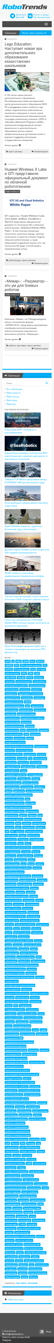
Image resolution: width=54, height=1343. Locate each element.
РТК (23, 1143)
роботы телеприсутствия (18, 1135)
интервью (23, 839)
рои (43, 1139)
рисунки (9, 1106)
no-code (41, 669)
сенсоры (31, 1159)
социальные (41, 1183)
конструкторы (24, 884)
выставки (21, 345)
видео (30, 738)
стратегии (23, 1200)
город (23, 770)
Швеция (23, 1264)
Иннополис (33, 835)
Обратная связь (16, 1299)
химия (20, 1252)
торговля (31, 1224)
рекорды (42, 1102)
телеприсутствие (32, 1208)
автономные (12, 689)
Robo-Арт (11, 403)
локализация (32, 904)
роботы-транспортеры (16, 1139)
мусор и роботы (22, 932)
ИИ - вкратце (17, 831)
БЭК (26, 734)
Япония (33, 1276)
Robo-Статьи (13, 396)
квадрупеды (20, 859)
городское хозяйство (16, 774)
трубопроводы (22, 1232)
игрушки (10, 827)
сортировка (27, 1175)
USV (37, 673)
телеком (17, 1208)
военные (10, 750)
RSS (18, 1283)
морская (25, 928)
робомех (20, 1106)
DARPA (9, 665)
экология (22, 1268)
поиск (41, 1013)
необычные (11, 948)
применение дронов (16, 1046)
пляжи (9, 1005)
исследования (13, 851)
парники (10, 997)
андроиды (39, 697)
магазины (27, 908)
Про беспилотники (41, 17)
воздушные (29, 754)
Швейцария (11, 1264)
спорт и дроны (13, 1191)
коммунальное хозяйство (18, 876)
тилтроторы (11, 1224)
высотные (10, 758)
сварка (41, 1151)
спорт (45, 1187)
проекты (44, 1050)
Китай (31, 863)
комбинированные (15, 871)
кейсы (31, 859)
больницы (32, 730)
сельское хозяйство (15, 1159)
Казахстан (10, 855)
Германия (23, 762)
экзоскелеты (42, 1264)
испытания (38, 847)
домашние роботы (15, 803)
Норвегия (10, 957)
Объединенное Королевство (20, 977)
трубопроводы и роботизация (20, 1236)
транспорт (11, 1228)
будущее (43, 730)
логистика (18, 904)
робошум (34, 1139)
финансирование (14, 1248)
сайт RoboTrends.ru (29, 1147)
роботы (12, 345)
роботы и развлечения (17, 1127)
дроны (23, 815)
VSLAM (21, 677)
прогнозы (33, 1050)
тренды (9, 1232)
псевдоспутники (13, 1078)
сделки (16, 1155)
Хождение (24, 1256)
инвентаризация (34, 831)
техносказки (38, 1220)
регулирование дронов (17, 1098)
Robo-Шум (12, 400)
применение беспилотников (19, 1042)
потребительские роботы (18, 1029)
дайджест (39, 786)
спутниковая (12, 1195)
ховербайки (11, 1256)
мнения (9, 924)
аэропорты (39, 709)
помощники (22, 1021)
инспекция (11, 839)
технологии (11, 1220)
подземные (32, 1009)
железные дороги (14, 819)
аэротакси (10, 714)
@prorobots (21, 14)
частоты (9, 1260)
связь (8, 1155)
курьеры (31, 892)
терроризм (22, 1216)
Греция (35, 778)
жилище (10, 823)
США (40, 1204)
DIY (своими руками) (31, 665)
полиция (10, 1021)
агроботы (36, 689)
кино (23, 863)
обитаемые (11, 961)
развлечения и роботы (17, 1086)
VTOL (29, 677)
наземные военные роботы (19, 940)
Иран (27, 843)
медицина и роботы (15, 916)
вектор (9, 738)
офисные (26, 989)
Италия (35, 851)
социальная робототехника (19, 1183)
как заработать (25, 855)
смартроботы (36, 1171)
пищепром (35, 1001)
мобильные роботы (24, 924)
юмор (24, 1276)
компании (37, 876)
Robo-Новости (14, 392)
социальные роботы (15, 1187)
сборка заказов (27, 1151)
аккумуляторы (12, 697)
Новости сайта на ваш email (16, 1336)
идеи (18, 827)
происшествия (37, 1062)
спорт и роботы (29, 1191)
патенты (35, 997)
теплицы (28, 1212)
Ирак (20, 843)
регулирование (32, 1094)
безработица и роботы (32, 718)
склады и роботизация (17, 1171)
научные (18, 944)
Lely (33, 669)
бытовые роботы (14, 734)
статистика (11, 1200)
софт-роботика (30, 1179)
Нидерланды (12, 952)
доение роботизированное (19, 795)
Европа (32, 815)
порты (9, 1025)
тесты (32, 1216)
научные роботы (32, 944)
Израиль (40, 827)
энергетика (11, 1272)
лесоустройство (13, 900)
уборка (40, 1236)
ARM (25, 661)
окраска (40, 977)
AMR (18, 661)
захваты (27, 823)
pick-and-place (12, 673)
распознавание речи (29, 1090)
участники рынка (14, 1244)
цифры (35, 1256)
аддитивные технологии (30, 693)
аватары (39, 677)
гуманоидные (12, 786)
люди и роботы (13, 908)
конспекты (11, 884)
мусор (9, 932)
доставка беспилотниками (18, 807)
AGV (8, 661)
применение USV (14, 1038)
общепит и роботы (15, 973)
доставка (30, 803)
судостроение (29, 1204)
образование (38, 961)
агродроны (11, 693)
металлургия (12, 920)
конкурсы (42, 880)
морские (36, 928)
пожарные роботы (27, 1013)
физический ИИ (32, 1244)
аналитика (27, 697)
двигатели (19, 790)
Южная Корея (12, 1276)
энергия (23, 1272)
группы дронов (30, 782)
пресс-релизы (15, 151)
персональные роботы (17, 1001)
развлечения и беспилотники (20, 1082)
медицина (33, 912)
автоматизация (23, 681)
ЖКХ (18, 823)
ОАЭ (38, 957)
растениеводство (14, 1094)
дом (27, 799)
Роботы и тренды (41, 14)
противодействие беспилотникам (22, 1074)
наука (8, 944)
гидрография (28, 766)
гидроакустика (13, 766)
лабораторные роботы (17, 896)
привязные (42, 1033)
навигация (37, 932)
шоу (31, 1264)
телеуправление (14, 1212)
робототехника (40, 1110)
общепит (31, 969)
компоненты (12, 880)
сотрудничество (13, 1179)
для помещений (34, 790)
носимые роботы (25, 957)
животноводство (33, 819)
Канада (38, 855)
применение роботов (16, 1050)
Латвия (33, 896)
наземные (24, 936)
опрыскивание (13, 989)
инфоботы (11, 843)
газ (30, 758)
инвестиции (11, 835)
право (43, 1029)
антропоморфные (14, 705)
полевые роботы (14, 1017)
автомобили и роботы (16, 685)
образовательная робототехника (22, 965)
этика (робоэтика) (37, 1272)
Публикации (10, 32)
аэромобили (26, 709)
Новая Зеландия (29, 952)
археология (37, 705)
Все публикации (14, 388)
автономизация (37, 685)
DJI (44, 665)
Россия (15, 1143)
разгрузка (34, 1086)
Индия (22, 835)
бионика (30, 726)
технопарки (24, 1220)
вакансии (35, 734)
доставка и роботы (15, 811)
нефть (34, 948)
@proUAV (20, 17)
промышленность (14, 1066)
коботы (39, 863)
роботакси (11, 1110)
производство (29, 1054)
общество (31, 973)
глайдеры (42, 766)
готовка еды (24, 778)
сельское (26, 1155)
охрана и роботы (39, 993)
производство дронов (16, 1058)
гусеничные (27, 786)
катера (9, 859)
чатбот (19, 1260)
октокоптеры (12, 981)
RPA (30, 673)
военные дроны (24, 750)
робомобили (33, 1106)
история (26, 851)
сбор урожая (12, 1151)
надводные (11, 936)
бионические (12, 730)
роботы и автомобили (16, 1119)
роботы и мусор (37, 1119)
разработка (11, 1090)
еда (40, 815)
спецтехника (34, 1187)
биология (26, 722)
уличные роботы (24, 1240)
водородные (41, 746)
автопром (25, 689)
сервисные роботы (15, 1163)
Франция (10, 1252)
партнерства (22, 997)
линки (8, 904)
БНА (23, 730)
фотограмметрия (33, 1248)
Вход (48, 1331)
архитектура (12, 709)
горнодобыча (12, 770)
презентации (12, 1033)
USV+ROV (10, 677)
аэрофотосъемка (26, 714)
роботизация (24, 1110)
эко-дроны (11, 1268)
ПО (15, 1005)
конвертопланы (27, 880)
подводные (25, 1005)
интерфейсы (36, 839)
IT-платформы (21, 669)
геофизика (11, 762)
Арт (27, 705)
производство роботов (16, 1062)
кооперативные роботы (17, 888)
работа (27, 1078)
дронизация (32, 811)
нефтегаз (23, 948)
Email (23, 1283)
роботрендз (11, 1114)
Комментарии (41, 151)
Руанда (30, 1143)
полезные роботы (33, 1017)
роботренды (15, 260)
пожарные (11, 1013)
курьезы (20, 892)
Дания (9, 790)
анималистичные (14, 701)
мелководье (33, 916)
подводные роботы (15, 1009)
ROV (24, 673)
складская (10, 1167)
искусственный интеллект (18, 847)
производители (13, 1054)
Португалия (36, 1021)
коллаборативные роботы (18, 867)
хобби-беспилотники (35, 1252)
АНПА (27, 701)
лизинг (39, 900)
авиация (10, 681)
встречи (41, 754)
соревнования (13, 1175)
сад (38, 1143)
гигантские (35, 762)
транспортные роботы (29, 1228)
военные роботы (14, 754)
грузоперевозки (13, 782)
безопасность (12, 718)
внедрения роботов (15, 742)
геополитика (40, 758)
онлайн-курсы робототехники (20, 985)
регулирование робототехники (21, 1102)
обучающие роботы (15, 969)
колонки (37, 867)
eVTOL (9, 669)
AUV (32, 661)
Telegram (32, 1283)
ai (13, 661)
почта (35, 1029)
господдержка (35, 774)
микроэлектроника (30, 920)
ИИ (7, 831)
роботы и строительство (17, 1131)
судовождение (13, 1204)
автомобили (39, 681)
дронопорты (12, 815)
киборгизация (12, 863)
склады (21, 1167)
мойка (9, 928)
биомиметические (14, 726)
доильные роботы (14, 799)
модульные (42, 924)
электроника (35, 1268)
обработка (24, 961)
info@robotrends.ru (14, 1333)
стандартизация (28, 1195)
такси (8, 1208)
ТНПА (22, 1224)
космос (34, 888)
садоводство (12, 1147)
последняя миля (22, 1025)
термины (10, 1216)
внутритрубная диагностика (19, 746)
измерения (28, 827)
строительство (37, 1200)
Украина (10, 1240)
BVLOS (40, 661)
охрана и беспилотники (17, 993)
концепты (38, 884)
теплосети (40, 1212)
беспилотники (12, 722)
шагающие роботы (34, 1260)
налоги (38, 940)
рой (7, 1143)
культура (10, 892)
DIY (16, 665)
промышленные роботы (17, 1070)
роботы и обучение (15, 1123)
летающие (28, 900)
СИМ (28, 1163)
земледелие (39, 823)
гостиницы (11, 778)
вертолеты (19, 738)
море (16, 928)
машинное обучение (16, 912)
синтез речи (39, 1163)
